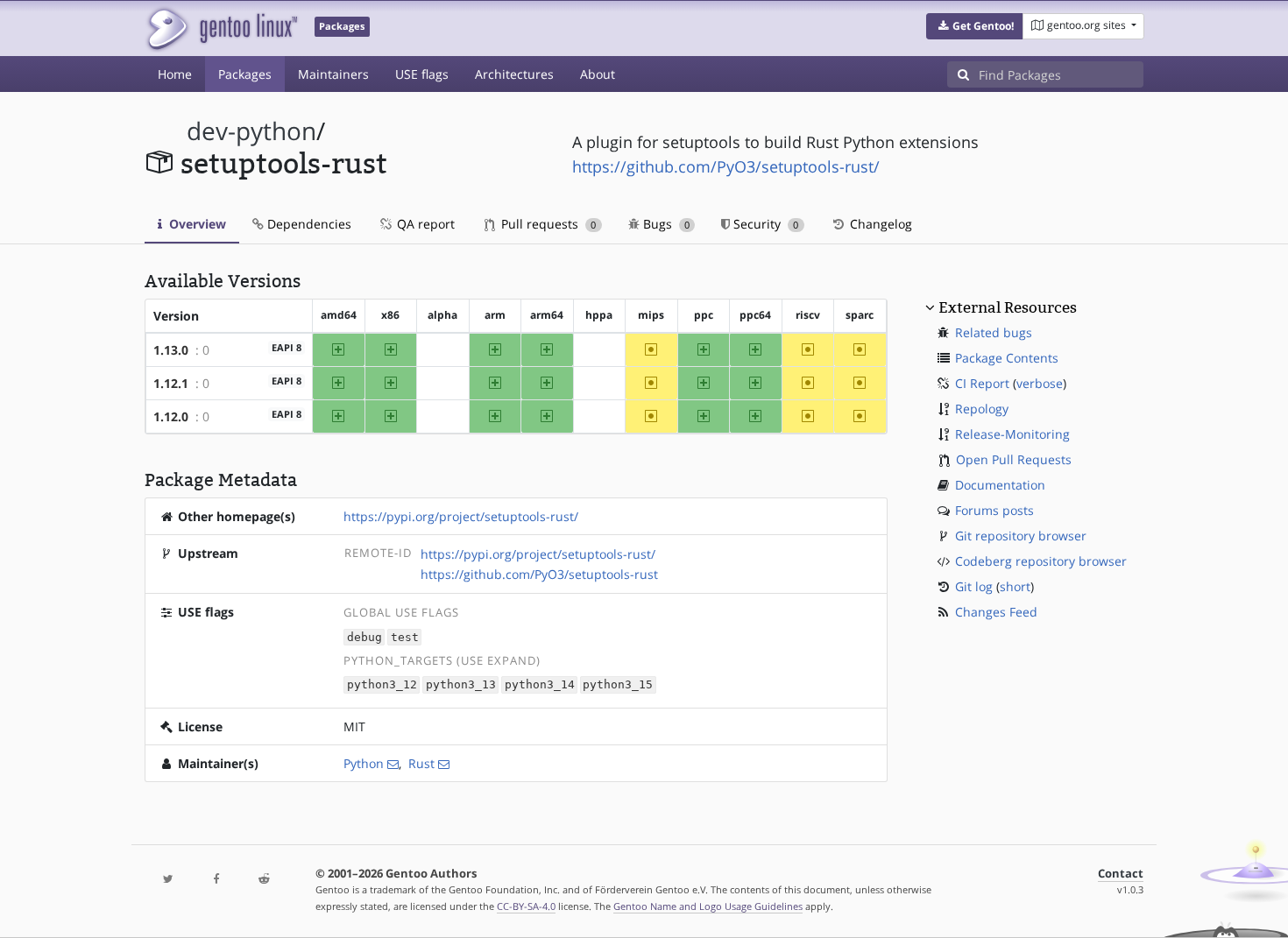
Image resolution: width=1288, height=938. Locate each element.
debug (364, 637)
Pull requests (547, 223)
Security (764, 223)
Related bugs (993, 332)
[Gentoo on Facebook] (215, 879)
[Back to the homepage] (221, 28)
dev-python (251, 131)
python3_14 (540, 685)
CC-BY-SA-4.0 (526, 906)
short (1015, 586)
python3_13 (461, 685)
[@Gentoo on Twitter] (168, 879)
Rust (421, 763)
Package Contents (1006, 357)
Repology (981, 408)
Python (363, 763)
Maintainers (333, 74)
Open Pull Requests (1014, 459)
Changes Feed (996, 611)
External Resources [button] (1007, 307)
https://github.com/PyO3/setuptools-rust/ (726, 166)
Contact (1120, 873)
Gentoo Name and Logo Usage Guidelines (708, 906)
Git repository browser (1020, 535)
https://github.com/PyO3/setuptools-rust (539, 574)
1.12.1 (170, 383)
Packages (245, 74)
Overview (196, 223)
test (405, 637)
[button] (974, 26)
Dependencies (307, 223)
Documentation (1000, 484)
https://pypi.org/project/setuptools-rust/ (460, 516)
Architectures (514, 74)
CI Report (982, 383)
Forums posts (994, 510)
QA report (424, 223)
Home (175, 74)
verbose (1039, 383)
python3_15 (618, 685)
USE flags (422, 74)
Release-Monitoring (1012, 434)
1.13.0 (170, 350)
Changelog (879, 223)
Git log (974, 586)
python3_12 (382, 685)
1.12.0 (170, 416)
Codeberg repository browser (1041, 561)
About (597, 74)
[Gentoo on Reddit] (263, 879)
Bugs (665, 223)
